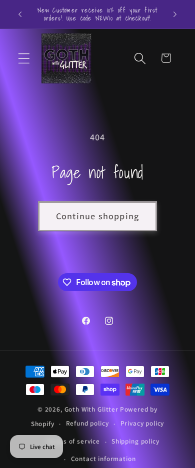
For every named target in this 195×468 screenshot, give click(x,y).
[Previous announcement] (20, 14)
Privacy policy (142, 423)
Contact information (103, 459)
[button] (24, 58)
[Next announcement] (175, 14)
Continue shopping (97, 216)
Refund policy (87, 423)
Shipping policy (136, 441)
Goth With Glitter (91, 409)
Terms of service (73, 441)
